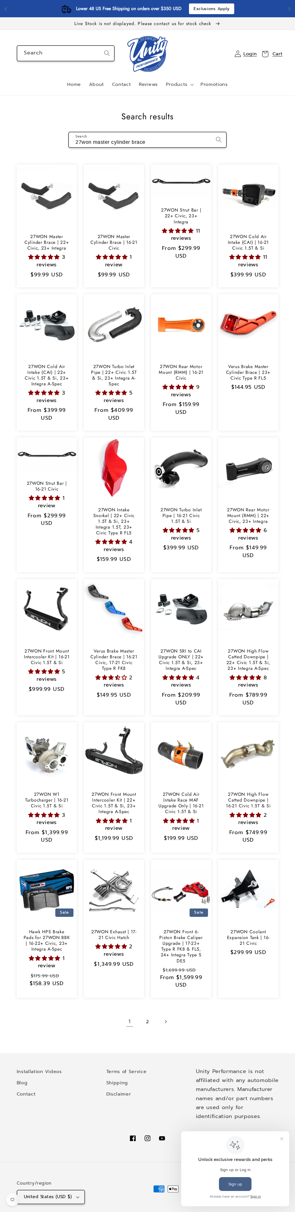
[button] (179, 85)
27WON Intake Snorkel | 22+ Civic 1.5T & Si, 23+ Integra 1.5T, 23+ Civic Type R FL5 (114, 521)
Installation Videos (39, 1071)
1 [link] (129, 1021)
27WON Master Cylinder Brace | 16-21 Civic (113, 242)
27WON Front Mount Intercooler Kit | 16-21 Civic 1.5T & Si (47, 657)
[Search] (107, 53)
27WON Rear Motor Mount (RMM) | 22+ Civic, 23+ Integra (248, 515)
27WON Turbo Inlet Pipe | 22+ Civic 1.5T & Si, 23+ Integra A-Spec (114, 375)
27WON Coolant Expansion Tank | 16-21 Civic (248, 937)
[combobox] (65, 53)
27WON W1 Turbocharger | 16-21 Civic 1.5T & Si (46, 800)
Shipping (117, 1082)
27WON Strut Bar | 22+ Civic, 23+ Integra (181, 216)
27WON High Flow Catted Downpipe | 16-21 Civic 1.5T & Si (248, 800)
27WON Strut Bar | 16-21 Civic (47, 486)
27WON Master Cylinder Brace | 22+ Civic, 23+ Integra (46, 242)
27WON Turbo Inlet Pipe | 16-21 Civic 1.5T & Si (181, 515)
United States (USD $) (48, 1197)
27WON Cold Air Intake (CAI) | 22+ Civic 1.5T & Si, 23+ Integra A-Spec (47, 375)
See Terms (181, 9)
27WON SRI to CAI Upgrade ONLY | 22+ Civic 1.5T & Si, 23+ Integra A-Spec (181, 659)
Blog (22, 1082)
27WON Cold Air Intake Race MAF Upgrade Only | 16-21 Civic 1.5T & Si (181, 803)
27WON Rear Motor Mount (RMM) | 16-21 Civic (181, 372)
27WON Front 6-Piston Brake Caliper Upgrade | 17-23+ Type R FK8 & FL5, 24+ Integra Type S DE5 (181, 946)
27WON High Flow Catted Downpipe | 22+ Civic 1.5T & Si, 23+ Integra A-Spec (248, 659)
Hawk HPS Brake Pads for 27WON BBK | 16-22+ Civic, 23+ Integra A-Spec (47, 940)
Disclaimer (118, 1094)
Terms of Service (126, 1071)
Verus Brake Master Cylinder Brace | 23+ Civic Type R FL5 (248, 372)
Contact (26, 1094)
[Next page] (165, 1021)
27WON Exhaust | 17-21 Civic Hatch (114, 934)
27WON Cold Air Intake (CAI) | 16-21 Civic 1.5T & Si (248, 242)
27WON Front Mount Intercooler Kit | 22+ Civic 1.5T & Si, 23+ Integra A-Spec (114, 803)
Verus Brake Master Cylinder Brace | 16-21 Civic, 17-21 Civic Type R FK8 (113, 659)
